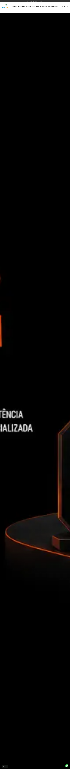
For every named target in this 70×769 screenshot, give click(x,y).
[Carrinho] (67, 6)
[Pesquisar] (62, 6)
